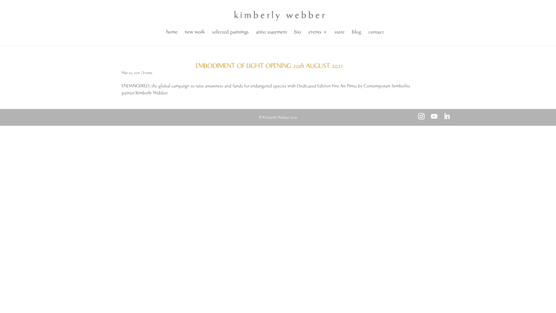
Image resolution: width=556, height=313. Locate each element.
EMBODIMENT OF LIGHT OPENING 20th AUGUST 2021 (269, 66)
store (339, 32)
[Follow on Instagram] (421, 116)
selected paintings (230, 32)
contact (376, 32)
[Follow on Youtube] (434, 116)
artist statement (271, 32)
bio (297, 32)
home (172, 32)
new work (195, 32)
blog (356, 32)
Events (147, 73)
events (314, 32)
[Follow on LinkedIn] (446, 116)
